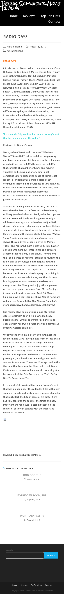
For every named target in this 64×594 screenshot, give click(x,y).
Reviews (29, 16)
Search (9, 550)
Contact (54, 21)
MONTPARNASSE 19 (32, 515)
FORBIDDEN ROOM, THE (31, 495)
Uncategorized (15, 50)
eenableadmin (15, 46)
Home (13, 16)
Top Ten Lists (50, 16)
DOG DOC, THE (32, 475)
